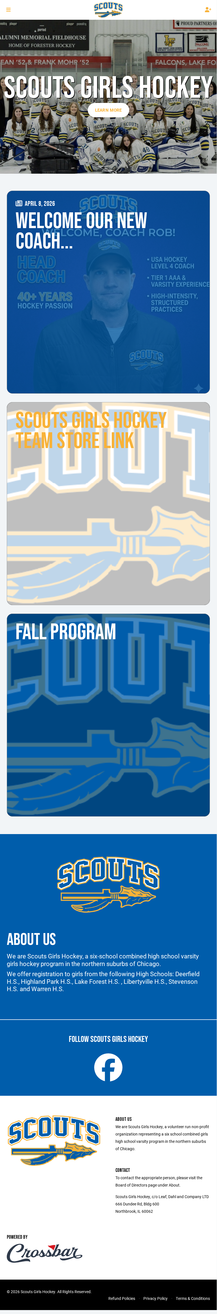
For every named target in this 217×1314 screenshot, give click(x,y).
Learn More (108, 110)
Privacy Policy (155, 1298)
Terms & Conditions (193, 1298)
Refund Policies (121, 1298)
